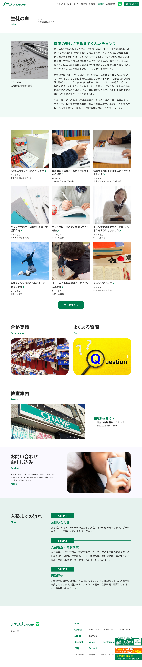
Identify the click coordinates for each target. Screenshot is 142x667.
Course (78, 629)
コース (76, 4)
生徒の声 (101, 4)
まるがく (14, 631)
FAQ (76, 648)
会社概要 (92, 654)
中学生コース (109, 629)
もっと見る (70, 304)
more (14, 484)
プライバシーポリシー (107, 654)
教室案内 (83, 4)
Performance (110, 642)
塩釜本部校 (104, 418)
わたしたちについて (64, 4)
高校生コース (125, 629)
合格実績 (92, 4)
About (77, 623)
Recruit (93, 648)
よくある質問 (110, 4)
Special (78, 642)
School (78, 636)
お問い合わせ (79, 654)
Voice (92, 642)
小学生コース (94, 629)
